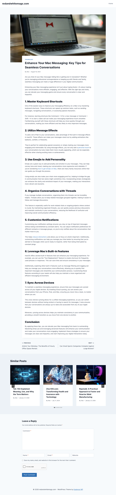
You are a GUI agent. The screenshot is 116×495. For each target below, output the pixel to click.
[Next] (102, 385)
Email (50, 455)
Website (75, 455)
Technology (29, 59)
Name (25, 455)
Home (111, 3)
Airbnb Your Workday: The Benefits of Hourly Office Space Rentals (38, 345)
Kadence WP (78, 489)
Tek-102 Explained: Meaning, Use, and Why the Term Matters (23, 391)
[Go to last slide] (13, 385)
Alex (28, 71)
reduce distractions (40, 237)
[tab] (54, 407)
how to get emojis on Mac (47, 169)
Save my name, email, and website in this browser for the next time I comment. (50, 460)
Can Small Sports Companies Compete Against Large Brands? (77, 345)
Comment (27, 431)
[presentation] (25, 375)
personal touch (83, 147)
